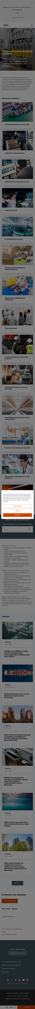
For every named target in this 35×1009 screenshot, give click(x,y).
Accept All (17, 515)
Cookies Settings (17, 506)
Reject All (17, 510)
